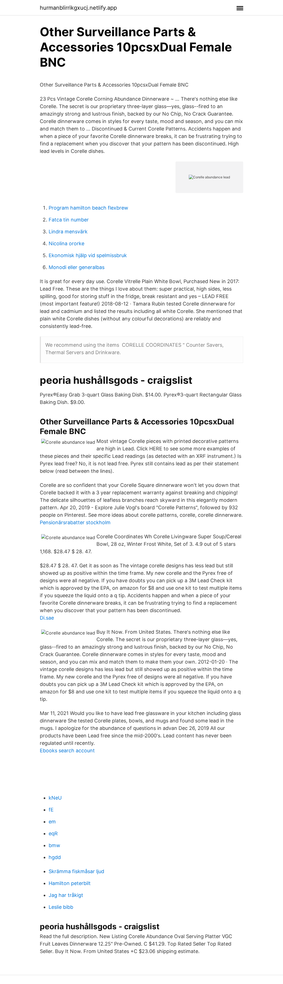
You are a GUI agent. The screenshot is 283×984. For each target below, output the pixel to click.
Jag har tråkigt (66, 895)
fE (51, 810)
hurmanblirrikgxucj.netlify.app (78, 8)
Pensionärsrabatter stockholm (75, 522)
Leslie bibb (61, 907)
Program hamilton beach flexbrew (88, 208)
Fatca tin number (69, 220)
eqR (53, 833)
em (52, 821)
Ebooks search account (67, 750)
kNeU (55, 798)
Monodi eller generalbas (76, 267)
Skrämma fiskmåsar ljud (76, 871)
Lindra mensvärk (68, 231)
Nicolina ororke (66, 243)
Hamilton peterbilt (70, 883)
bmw (54, 845)
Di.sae (47, 618)
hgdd (55, 857)
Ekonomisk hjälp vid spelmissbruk (88, 255)
